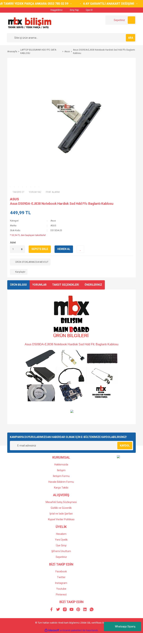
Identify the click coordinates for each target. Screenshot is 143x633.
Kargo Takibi (61, 487)
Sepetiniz (61, 556)
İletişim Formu (61, 476)
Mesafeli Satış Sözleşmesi (61, 502)
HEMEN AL (63, 249)
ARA (130, 37)
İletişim (61, 470)
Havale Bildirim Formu (61, 481)
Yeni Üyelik (61, 539)
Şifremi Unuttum (61, 551)
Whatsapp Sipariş (125, 626)
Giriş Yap (74, 10)
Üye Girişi (61, 545)
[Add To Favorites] (80, 249)
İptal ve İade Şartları (61, 513)
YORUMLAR (39, 284)
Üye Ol (89, 10)
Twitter (61, 577)
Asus (53, 220)
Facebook (61, 571)
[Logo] (29, 22)
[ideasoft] (52, 630)
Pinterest (61, 594)
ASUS (14, 199)
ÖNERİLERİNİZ (93, 284)
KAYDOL (125, 445)
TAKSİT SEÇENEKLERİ (65, 284)
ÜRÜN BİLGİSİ (18, 284)
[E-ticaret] (71, 630)
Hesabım (61, 533)
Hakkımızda (61, 464)
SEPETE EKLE (39, 249)
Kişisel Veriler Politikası (61, 519)
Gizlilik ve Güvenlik (61, 507)
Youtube (61, 588)
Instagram (61, 582)
